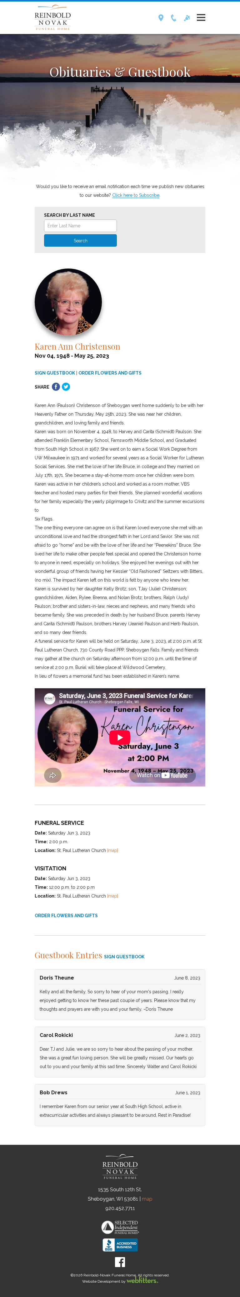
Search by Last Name (69, 215)
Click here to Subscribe (135, 195)
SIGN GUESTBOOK (55, 372)
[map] (112, 850)
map (147, 1199)
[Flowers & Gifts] (187, 20)
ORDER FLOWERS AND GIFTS (110, 372)
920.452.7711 (120, 1208)
